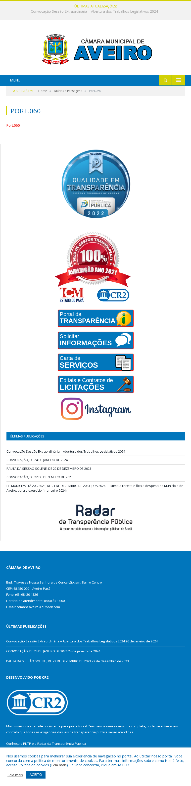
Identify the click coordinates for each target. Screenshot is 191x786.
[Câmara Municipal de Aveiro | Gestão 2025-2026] (95, 48)
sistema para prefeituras (67, 726)
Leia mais (59, 764)
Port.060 (13, 125)
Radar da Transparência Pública (61, 743)
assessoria (122, 726)
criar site (36, 726)
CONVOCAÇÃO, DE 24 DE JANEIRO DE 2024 (94, 11)
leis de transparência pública (85, 732)
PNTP (27, 743)
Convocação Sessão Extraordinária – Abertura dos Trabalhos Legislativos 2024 (65, 451)
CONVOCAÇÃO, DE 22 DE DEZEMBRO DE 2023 (39, 477)
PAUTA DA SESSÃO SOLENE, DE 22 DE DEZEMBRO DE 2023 (48, 468)
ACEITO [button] (36, 774)
